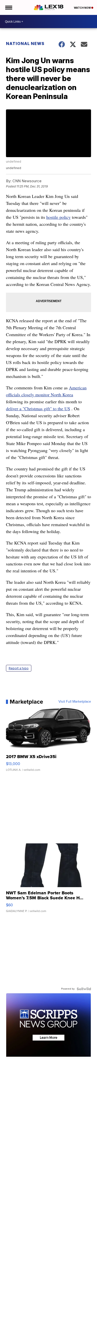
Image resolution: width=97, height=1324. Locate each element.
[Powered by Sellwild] (84, 989)
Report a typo (19, 668)
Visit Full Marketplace (74, 701)
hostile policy (58, 217)
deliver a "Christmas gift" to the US (38, 408)
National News (25, 43)
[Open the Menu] (8, 7)
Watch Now (82, 7)
